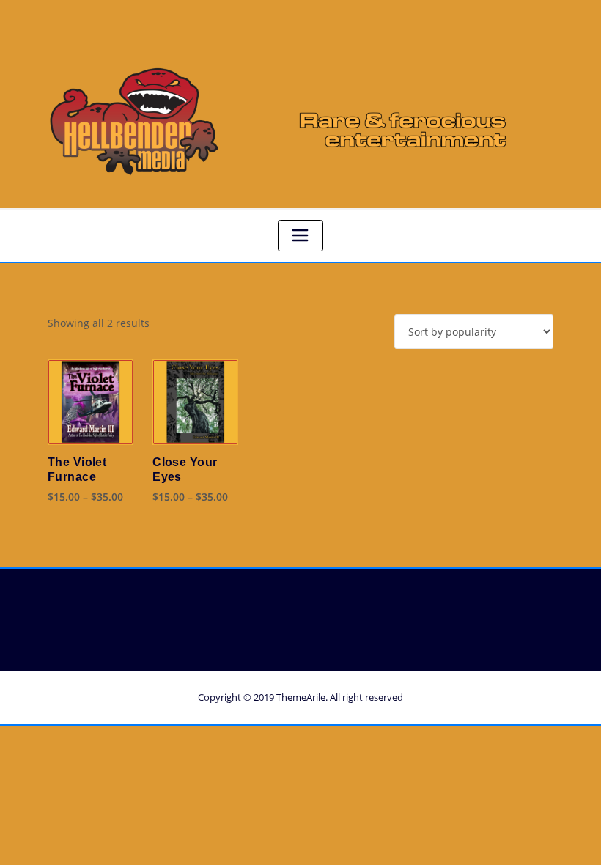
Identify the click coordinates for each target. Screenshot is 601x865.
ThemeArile (300, 697)
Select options (64, 495)
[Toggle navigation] (300, 236)
